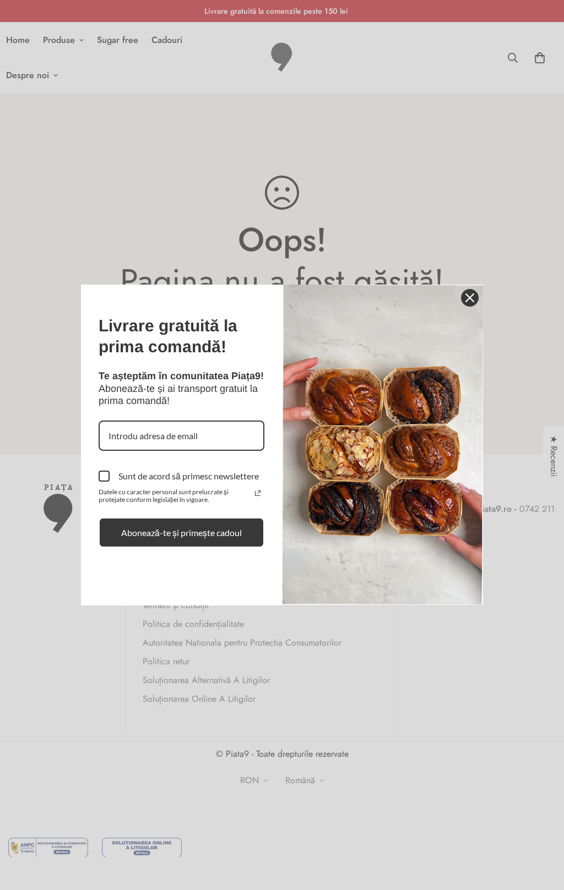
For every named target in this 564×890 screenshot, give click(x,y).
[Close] (470, 298)
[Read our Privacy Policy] (257, 493)
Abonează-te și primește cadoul (181, 532)
